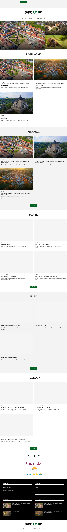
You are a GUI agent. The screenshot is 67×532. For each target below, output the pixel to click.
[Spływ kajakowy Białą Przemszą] (16, 343)
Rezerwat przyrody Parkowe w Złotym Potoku (13, 439)
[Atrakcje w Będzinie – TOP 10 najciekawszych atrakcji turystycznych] (16, 103)
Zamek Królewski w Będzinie (42, 244)
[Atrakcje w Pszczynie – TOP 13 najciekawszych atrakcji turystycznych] (50, 69)
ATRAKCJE (24, 18)
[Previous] (27, 2)
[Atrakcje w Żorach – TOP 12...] (22, 35)
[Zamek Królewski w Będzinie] (50, 230)
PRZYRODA (39, 18)
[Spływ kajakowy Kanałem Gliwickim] (16, 311)
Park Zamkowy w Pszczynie (8, 276)
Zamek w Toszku (50, 33)
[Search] (44, 19)
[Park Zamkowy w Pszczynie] (16, 262)
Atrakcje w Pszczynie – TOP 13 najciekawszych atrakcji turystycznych (53, 512)
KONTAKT (5, 493)
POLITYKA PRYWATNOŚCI (8, 490)
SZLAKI (34, 18)
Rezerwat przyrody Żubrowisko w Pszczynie (12, 407)
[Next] (29, 2)
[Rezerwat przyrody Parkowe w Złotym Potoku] (16, 425)
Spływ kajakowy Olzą (41, 325)
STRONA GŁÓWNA (7, 487)
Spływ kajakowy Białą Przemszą (9, 357)
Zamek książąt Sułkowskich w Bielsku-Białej (46, 276)
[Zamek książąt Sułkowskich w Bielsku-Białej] (50, 262)
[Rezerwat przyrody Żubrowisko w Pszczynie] (56, 42)
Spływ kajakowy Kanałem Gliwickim (10, 325)
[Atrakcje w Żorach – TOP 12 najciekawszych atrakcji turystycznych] (16, 69)
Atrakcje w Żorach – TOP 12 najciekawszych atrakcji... (42, 2)
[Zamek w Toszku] (56, 28)
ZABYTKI (30, 18)
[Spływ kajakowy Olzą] (50, 311)
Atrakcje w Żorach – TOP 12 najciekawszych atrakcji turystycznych (21, 504)
